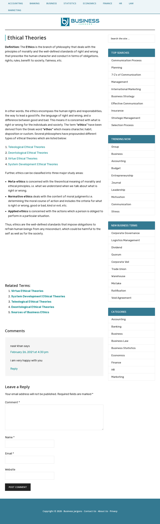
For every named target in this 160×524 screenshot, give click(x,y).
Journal (116, 182)
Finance (116, 362)
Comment (12, 402)
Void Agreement (121, 297)
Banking (116, 326)
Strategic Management (125, 117)
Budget (116, 168)
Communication (121, 204)
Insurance (117, 110)
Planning (116, 67)
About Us (103, 511)
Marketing (117, 376)
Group (115, 146)
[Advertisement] (54, 86)
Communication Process (126, 60)
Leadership (118, 189)
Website (10, 469)
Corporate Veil (120, 261)
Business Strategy (122, 96)
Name (10, 437)
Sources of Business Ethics (30, 312)
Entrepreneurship (122, 175)
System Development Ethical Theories (33, 164)
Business (117, 153)
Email (9, 453)
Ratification (118, 290)
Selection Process (122, 125)
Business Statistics (123, 348)
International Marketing (126, 89)
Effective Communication (127, 103)
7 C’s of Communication (126, 74)
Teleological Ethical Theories (26, 147)
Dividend (116, 247)
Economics (118, 355)
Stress (115, 211)
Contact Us (90, 511)
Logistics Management (125, 240)
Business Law (119, 340)
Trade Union (118, 269)
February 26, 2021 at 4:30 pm (29, 352)
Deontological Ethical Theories (28, 152)
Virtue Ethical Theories (22, 158)
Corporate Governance (125, 233)
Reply (14, 368)
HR (113, 369)
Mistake (116, 283)
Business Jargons (73, 511)
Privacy (114, 511)
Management (119, 81)
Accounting (118, 161)
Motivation (118, 197)
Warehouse (118, 276)
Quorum (116, 254)
